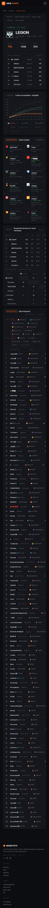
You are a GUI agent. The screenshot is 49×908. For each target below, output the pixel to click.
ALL (13, 320)
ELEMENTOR (33, 323)
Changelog (7, 902)
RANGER (29, 330)
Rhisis (11, 11)
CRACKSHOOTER (19, 323)
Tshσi (33, 147)
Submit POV (7, 887)
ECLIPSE (38, 341)
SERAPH (16, 334)
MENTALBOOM (19, 68)
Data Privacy (7, 904)
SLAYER (27, 334)
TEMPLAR (38, 334)
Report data (7, 890)
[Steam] (10, 858)
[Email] (4, 858)
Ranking (6, 867)
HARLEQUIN (32, 327)
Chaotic (16, 80)
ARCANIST (23, 320)
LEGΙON (16, 59)
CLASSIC (26, 341)
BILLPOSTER (36, 320)
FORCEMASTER (18, 327)
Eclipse (16, 76)
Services (6, 875)
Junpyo (13, 158)
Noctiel (12, 186)
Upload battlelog (8, 884)
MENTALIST (18, 330)
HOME (4, 11)
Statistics (6, 873)
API (4, 892)
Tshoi (33, 213)
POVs (4, 870)
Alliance (16, 63)
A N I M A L (17, 84)
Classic (16, 72)
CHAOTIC (15, 345)
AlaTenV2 (13, 147)
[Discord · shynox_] (7, 858)
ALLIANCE (31, 338)
